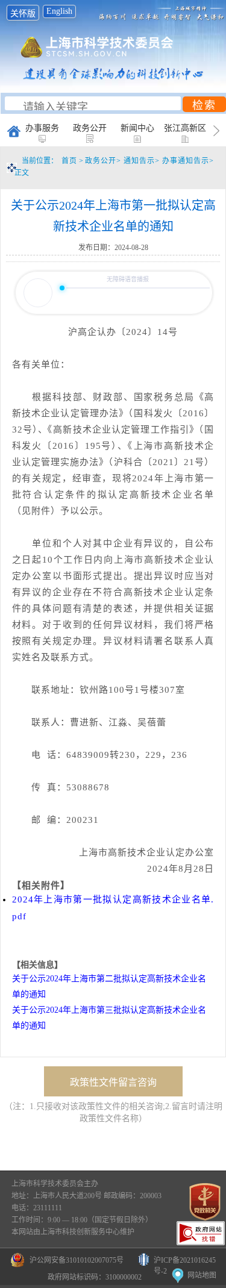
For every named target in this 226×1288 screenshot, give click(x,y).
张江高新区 (185, 128)
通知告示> (143, 161)
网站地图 (201, 1275)
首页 (69, 161)
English (59, 11)
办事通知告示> (188, 161)
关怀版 (23, 13)
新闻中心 (137, 128)
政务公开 (90, 128)
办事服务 (42, 128)
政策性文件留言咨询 (113, 1082)
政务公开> (104, 161)
